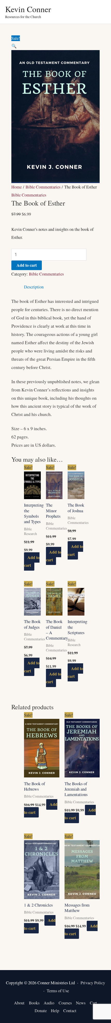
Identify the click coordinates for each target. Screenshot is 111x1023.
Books (34, 1003)
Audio (49, 1003)
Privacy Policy (93, 983)
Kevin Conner (28, 8)
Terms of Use (58, 991)
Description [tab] (34, 287)
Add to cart (27, 265)
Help (55, 1010)
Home (16, 187)
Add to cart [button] (31, 561)
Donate (41, 1010)
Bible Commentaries (43, 187)
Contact (69, 1010)
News (80, 1003)
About (19, 1003)
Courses (65, 1003)
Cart (93, 1003)
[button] (14, 46)
